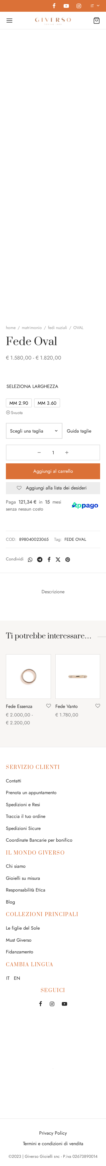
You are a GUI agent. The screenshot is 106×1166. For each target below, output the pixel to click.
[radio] (19, 403)
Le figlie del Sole (23, 928)
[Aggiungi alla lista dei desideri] (48, 706)
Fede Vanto (66, 706)
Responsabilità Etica (25, 890)
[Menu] (9, 20)
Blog (10, 902)
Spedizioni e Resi (23, 804)
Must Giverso (19, 940)
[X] (58, 560)
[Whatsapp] (30, 560)
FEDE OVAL (75, 539)
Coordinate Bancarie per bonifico (39, 840)
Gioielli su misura (23, 878)
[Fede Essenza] (28, 677)
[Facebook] (54, 6)
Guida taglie (79, 431)
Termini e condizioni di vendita (53, 1143)
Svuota (17, 413)
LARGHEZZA (45, 386)
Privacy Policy (53, 1133)
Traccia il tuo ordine (25, 816)
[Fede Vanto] (78, 677)
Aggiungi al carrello (53, 471)
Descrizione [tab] (53, 591)
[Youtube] (66, 6)
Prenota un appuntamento (31, 792)
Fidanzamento (19, 951)
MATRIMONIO (32, 328)
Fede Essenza (19, 706)
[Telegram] (40, 560)
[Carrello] (96, 20)
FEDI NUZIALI (57, 328)
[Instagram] (78, 6)
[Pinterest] (67, 560)
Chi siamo (16, 866)
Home (11, 328)
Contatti (13, 780)
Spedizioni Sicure (23, 828)
